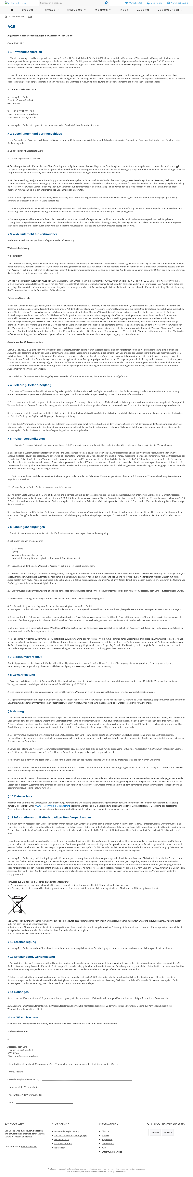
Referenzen (59, 1147)
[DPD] (148, 1132)
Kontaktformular (29, 1146)
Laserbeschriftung (63, 1143)
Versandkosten (90, 1169)
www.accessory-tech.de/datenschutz (52, 805)
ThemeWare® (120, 1171)
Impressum (107, 1139)
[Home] (12, 10)
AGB (104, 1147)
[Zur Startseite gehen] (15, 3)
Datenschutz (108, 1143)
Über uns (106, 1131)
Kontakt (105, 1135)
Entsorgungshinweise (112, 1151)
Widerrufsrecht (61, 1139)
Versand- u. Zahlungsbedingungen (70, 1135)
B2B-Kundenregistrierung (66, 1131)
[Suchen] (106, 3)
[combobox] (71, 3)
